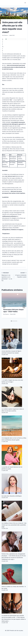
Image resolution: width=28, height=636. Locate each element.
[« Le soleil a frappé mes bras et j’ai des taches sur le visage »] (14, 368)
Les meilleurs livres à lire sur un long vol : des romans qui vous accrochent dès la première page (14, 524)
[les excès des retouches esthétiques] (14, 484)
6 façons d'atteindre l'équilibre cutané (20, 275)
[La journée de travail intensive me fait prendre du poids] (14, 455)
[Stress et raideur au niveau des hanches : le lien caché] (14, 574)
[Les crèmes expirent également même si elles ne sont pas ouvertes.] (14, 397)
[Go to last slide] (4, 306)
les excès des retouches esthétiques (12, 496)
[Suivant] (24, 306)
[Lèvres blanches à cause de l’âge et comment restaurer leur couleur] (14, 339)
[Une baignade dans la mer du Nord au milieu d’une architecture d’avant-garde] (14, 426)
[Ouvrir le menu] (25, 3)
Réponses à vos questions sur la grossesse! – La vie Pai (7, 276)
